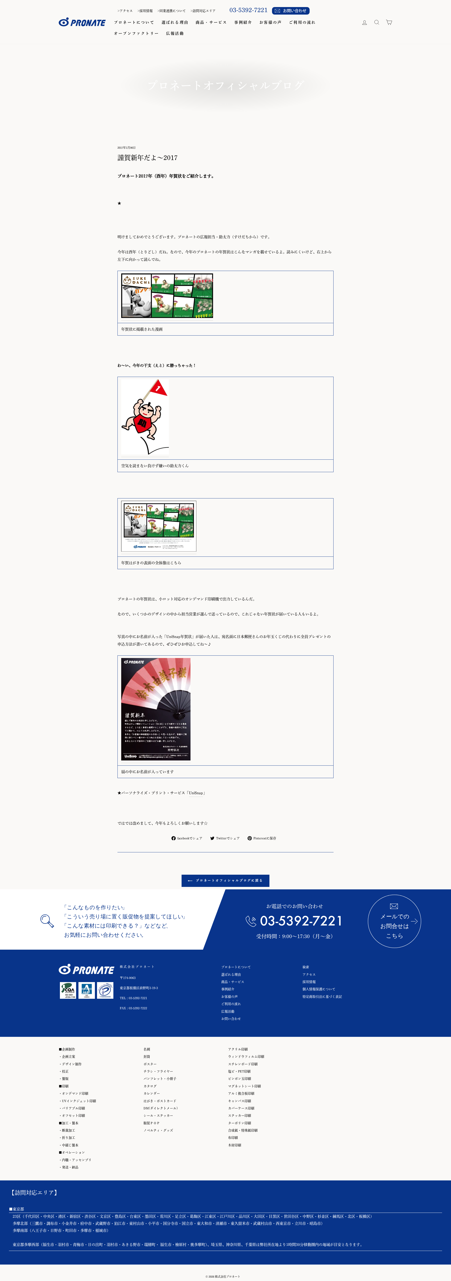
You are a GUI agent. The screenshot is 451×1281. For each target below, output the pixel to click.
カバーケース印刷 (241, 1108)
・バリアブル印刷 (72, 1108)
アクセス (309, 974)
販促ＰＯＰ (152, 1123)
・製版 (64, 1078)
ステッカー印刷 (239, 1115)
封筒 (147, 1056)
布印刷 (233, 1137)
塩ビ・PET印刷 (239, 1071)
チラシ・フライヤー (158, 1071)
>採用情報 (145, 10)
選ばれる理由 (175, 22)
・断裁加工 (67, 1130)
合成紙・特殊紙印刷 (243, 1130)
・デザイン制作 (70, 1064)
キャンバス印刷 (239, 1101)
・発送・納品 (68, 1167)
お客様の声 (270, 22)
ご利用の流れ (302, 22)
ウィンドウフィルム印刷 (246, 1056)
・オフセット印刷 (72, 1115)
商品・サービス (211, 22)
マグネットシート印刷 (244, 1086)
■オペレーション (72, 1152)
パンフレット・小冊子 (160, 1078)
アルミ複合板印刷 (241, 1093)
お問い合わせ (231, 1018)
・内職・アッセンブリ (75, 1160)
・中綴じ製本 (68, 1145)
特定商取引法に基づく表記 (322, 996)
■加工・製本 (68, 1123)
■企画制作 (67, 1049)
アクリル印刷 (238, 1049)
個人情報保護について (319, 989)
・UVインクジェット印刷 (77, 1101)
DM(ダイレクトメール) (161, 1108)
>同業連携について (171, 10)
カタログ (150, 1086)
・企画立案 (67, 1056)
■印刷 (64, 1086)
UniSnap (196, 793)
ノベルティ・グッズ (158, 1130)
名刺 (147, 1049)
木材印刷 (234, 1145)
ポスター (150, 1064)
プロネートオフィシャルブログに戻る (228, 880)
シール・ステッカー (158, 1115)
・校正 (64, 1071)
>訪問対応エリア (203, 10)
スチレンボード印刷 (243, 1064)
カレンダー (152, 1093)
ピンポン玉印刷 (239, 1078)
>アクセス (125, 10)
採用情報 (309, 981)
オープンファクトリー (136, 33)
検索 (306, 967)
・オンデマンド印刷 (73, 1093)
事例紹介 (243, 22)
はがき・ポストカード (160, 1101)
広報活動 (175, 33)
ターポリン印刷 (239, 1123)
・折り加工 (67, 1137)
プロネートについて (134, 22)
